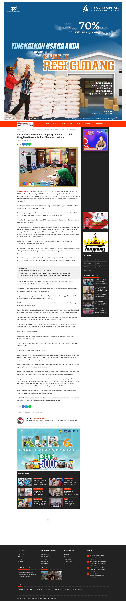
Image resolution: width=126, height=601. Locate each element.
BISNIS (66, 499)
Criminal (20, 559)
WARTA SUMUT (45, 554)
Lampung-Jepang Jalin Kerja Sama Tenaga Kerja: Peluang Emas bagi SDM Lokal (97, 568)
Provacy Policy (67, 559)
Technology (21, 563)
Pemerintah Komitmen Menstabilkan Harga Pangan (36, 270)
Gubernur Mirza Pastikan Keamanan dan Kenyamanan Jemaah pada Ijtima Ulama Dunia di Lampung (70, 482)
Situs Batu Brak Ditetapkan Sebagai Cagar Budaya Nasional (71, 492)
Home (47, 123)
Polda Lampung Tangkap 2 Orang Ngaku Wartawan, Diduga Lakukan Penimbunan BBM (38, 492)
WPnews (53, 123)
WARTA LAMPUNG (32, 129)
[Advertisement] (95, 181)
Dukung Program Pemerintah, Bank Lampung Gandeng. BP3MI (70, 503)
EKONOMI (23, 129)
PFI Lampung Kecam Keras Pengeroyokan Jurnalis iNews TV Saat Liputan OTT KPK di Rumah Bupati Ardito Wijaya (101, 288)
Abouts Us (66, 554)
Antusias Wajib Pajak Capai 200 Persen (100, 295)
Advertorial (68, 488)
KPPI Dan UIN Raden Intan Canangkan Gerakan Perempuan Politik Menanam (100, 310)
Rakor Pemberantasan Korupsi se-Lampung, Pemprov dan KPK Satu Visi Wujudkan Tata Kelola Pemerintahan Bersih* (40, 503)
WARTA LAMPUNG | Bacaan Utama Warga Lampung (42, 598)
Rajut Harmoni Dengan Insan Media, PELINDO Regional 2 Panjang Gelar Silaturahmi (45, 273)
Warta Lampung (100, 123)
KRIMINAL (99, 263)
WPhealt (88, 123)
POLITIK (99, 267)
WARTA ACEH (44, 561)
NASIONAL (87, 267)
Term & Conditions (68, 561)
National (20, 556)
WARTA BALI (44, 559)
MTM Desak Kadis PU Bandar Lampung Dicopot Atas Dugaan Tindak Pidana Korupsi (45, 275)
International (21, 554)
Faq (65, 563)
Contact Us (67, 556)
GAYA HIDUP (87, 263)
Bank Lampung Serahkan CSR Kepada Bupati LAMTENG (101, 303)
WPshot (63, 123)
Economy (20, 561)
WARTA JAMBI (45, 563)
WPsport (80, 123)
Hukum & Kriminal (38, 488)
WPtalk (70, 123)
